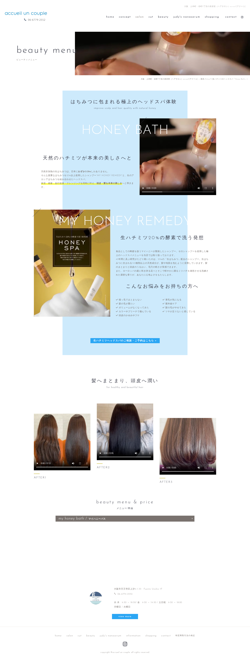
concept (125, 17)
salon (140, 17)
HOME (110, 17)
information (133, 635)
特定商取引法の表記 (185, 636)
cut (151, 17)
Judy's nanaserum (186, 17)
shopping (212, 17)
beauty (163, 17)
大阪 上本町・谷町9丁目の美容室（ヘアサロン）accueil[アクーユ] (169, 79)
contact (231, 17)
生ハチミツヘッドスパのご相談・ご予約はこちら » (125, 340)
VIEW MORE (125, 616)
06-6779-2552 (123, 594)
